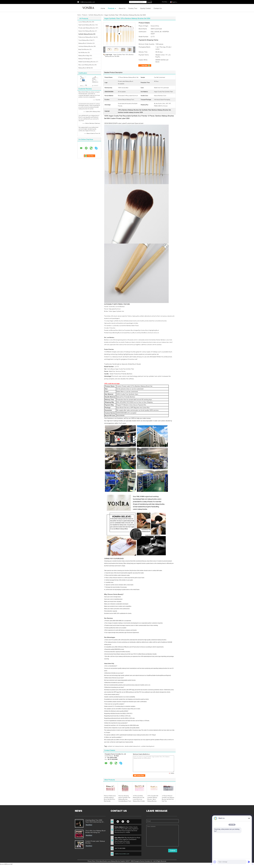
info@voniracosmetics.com (87, 2)
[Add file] (214, 862)
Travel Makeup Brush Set (85, 40)
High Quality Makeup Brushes (86, 25)
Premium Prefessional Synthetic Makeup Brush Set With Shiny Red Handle (110, 798)
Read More (89, 825)
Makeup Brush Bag (83, 55)
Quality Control (145, 8)
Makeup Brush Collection (85, 43)
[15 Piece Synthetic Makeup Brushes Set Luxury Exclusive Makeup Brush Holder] (139, 788)
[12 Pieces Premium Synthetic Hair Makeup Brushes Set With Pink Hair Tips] (168, 788)
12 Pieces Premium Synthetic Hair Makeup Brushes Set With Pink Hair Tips (168, 798)
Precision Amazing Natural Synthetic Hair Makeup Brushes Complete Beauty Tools (124, 798)
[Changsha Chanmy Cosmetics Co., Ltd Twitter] (128, 821)
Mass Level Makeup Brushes (86, 64)
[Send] (249, 862)
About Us (122, 8)
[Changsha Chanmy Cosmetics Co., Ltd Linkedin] (117, 821)
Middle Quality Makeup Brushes (87, 61)
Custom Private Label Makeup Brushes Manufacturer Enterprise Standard (95, 842)
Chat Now (145, 65)
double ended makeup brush (132, 746)
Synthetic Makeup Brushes (96, 15)
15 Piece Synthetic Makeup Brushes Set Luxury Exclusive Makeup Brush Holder (139, 798)
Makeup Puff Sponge (84, 58)
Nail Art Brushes (82, 52)
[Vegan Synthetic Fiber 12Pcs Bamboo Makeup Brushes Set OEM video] (119, 33)
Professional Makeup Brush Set (86, 37)
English (174, 2)
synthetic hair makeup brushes (115, 746)
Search (149, 2)
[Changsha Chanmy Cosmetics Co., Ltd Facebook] (123, 821)
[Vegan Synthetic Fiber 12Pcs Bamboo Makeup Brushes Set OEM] (116, 49)
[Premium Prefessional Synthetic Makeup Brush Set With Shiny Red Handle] (110, 788)
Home (103, 8)
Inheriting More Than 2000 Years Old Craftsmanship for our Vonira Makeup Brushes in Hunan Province (95, 821)
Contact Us (158, 8)
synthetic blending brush (147, 746)
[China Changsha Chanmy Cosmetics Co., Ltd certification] (83, 81)
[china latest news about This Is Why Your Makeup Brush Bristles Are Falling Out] (79, 834)
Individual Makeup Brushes (85, 46)
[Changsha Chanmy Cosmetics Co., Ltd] (88, 8)
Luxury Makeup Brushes (85, 21)
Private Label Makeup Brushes (86, 28)
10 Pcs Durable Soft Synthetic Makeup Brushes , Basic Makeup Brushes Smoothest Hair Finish (153, 799)
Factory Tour (132, 8)
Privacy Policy (91, 861)
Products (111, 8)
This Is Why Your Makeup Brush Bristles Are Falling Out (95, 831)
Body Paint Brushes (83, 49)
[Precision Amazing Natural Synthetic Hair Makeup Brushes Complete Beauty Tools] (125, 788)
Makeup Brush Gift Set (84, 68)
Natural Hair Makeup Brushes (86, 31)
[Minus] (249, 818)
